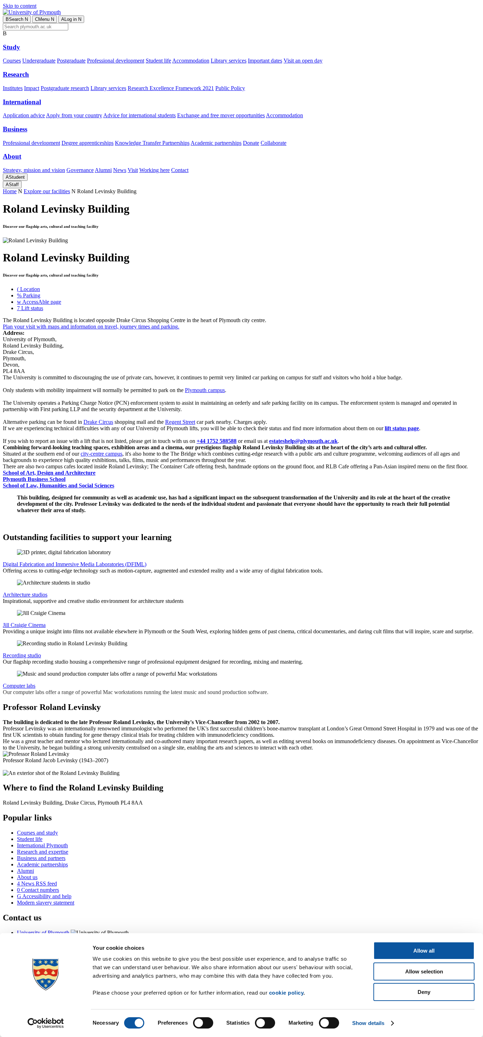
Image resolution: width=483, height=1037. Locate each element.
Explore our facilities (47, 191)
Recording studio (22, 655)
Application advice (24, 115)
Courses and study (37, 833)
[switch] (203, 1023)
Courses (12, 61)
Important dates (265, 61)
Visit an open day (303, 61)
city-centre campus (101, 454)
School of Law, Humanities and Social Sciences (58, 485)
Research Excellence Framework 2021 (171, 88)
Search (17, 19)
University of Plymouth (43, 933)
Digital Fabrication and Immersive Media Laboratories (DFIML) (74, 564)
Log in (71, 19)
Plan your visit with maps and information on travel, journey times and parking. (91, 327)
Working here (154, 170)
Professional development (115, 61)
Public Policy (230, 88)
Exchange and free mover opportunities (221, 115)
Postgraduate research (65, 88)
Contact (179, 170)
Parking (28, 295)
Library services (228, 61)
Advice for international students (139, 115)
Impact (31, 88)
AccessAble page (39, 302)
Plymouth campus (205, 390)
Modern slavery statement (45, 903)
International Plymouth (42, 845)
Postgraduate (71, 61)
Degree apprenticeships (88, 143)
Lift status (30, 308)
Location (28, 289)
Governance (80, 170)
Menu (44, 19)
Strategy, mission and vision (34, 170)
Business (15, 129)
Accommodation (190, 61)
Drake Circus (98, 422)
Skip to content (19, 6)
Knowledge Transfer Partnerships (152, 143)
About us (27, 877)
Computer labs (19, 686)
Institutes (13, 88)
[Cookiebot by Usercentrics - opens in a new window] (46, 1023)
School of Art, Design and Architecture (49, 473)
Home (10, 191)
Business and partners (41, 858)
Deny (424, 992)
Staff (12, 184)
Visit (133, 170)
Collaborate (273, 143)
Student (15, 177)
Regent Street (180, 422)
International (22, 102)
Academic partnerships (216, 143)
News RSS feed (37, 884)
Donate (251, 143)
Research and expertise (42, 852)
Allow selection (424, 971)
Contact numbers (38, 890)
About (12, 156)
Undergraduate (39, 61)
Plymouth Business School (34, 479)
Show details (368, 1023)
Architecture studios (25, 595)
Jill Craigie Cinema (24, 625)
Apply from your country (74, 115)
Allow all (424, 951)
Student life (158, 61)
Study (11, 47)
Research (16, 74)
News (119, 170)
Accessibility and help (44, 896)
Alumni (103, 170)
